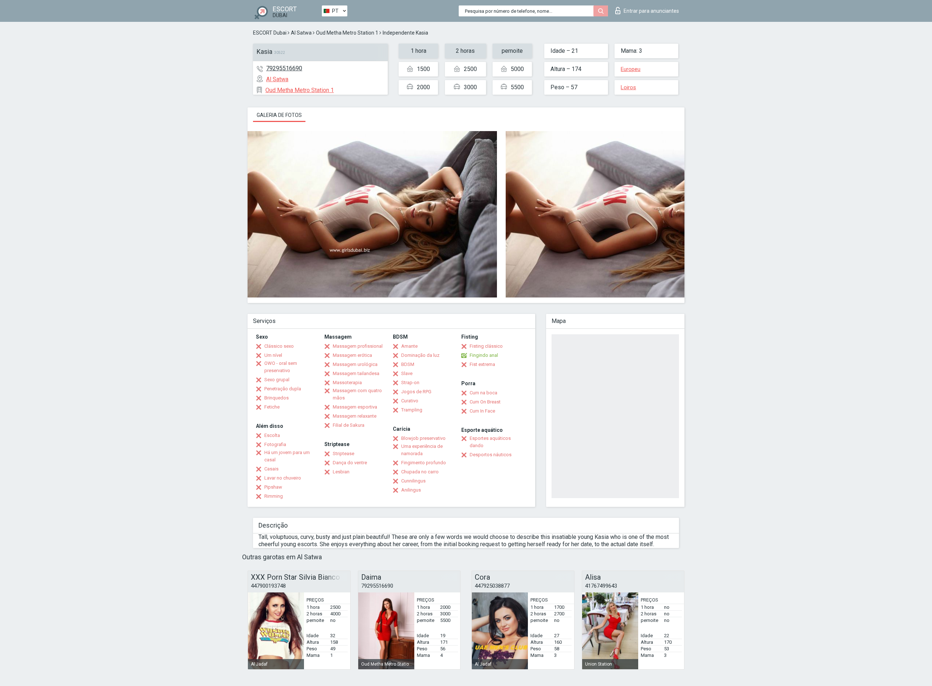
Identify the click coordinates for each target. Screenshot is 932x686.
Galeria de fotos (279, 115)
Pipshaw (273, 487)
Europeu (630, 69)
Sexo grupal (276, 379)
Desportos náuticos (491, 454)
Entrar (651, 11)
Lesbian (341, 471)
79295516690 (284, 68)
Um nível (273, 355)
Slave (406, 373)
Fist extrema (482, 364)
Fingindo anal (484, 355)
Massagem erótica (352, 355)
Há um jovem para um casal (287, 456)
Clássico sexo (279, 346)
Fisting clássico (486, 346)
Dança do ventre (350, 462)
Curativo (409, 400)
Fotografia (275, 444)
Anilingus (411, 490)
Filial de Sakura (348, 425)
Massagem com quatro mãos (357, 394)
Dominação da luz (420, 355)
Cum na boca (483, 392)
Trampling (411, 410)
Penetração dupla (282, 388)
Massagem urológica (355, 364)
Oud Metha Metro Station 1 (347, 33)
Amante (409, 346)
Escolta (272, 435)
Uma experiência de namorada (422, 449)
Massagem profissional (358, 346)
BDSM (407, 364)
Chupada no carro (420, 471)
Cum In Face (482, 411)
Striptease (343, 453)
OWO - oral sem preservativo (280, 366)
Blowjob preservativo (423, 438)
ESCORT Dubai (270, 33)
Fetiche (272, 407)
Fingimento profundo (423, 462)
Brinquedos (276, 398)
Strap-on (410, 382)
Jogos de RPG (416, 391)
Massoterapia (347, 382)
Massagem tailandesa (356, 373)
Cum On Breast (485, 402)
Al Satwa (301, 33)
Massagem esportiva (355, 407)
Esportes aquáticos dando (490, 441)
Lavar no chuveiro (282, 478)
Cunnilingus (413, 481)
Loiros (628, 87)
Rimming (273, 496)
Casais (271, 469)
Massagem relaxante (354, 416)
